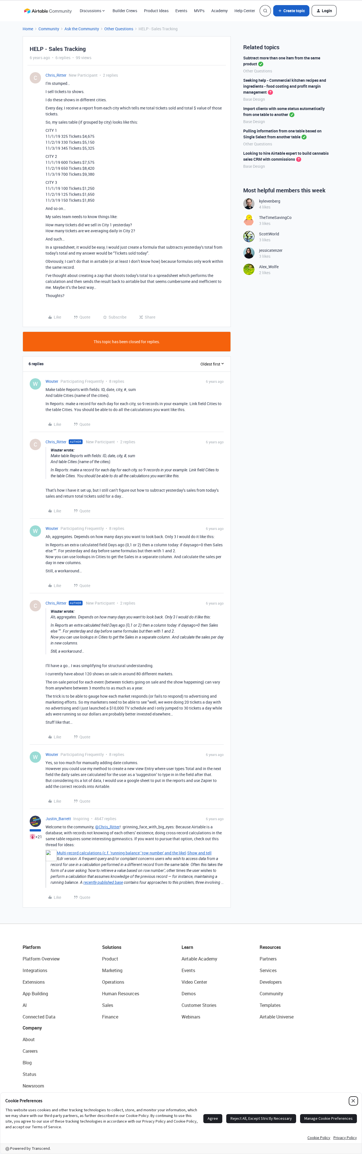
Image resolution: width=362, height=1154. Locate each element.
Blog (27, 1063)
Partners (268, 959)
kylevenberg (269, 201)
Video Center (194, 982)
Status (29, 1074)
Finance (110, 1017)
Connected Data (39, 1017)
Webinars (191, 1017)
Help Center (244, 10)
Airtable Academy (199, 959)
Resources (270, 947)
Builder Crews (125, 10)
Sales (107, 1005)
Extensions (34, 982)
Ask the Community (81, 28)
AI (25, 1005)
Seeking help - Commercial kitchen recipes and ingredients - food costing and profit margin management (284, 86)
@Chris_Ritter (107, 826)
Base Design (254, 99)
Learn (187, 947)
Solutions (111, 947)
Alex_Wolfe (269, 266)
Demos (189, 993)
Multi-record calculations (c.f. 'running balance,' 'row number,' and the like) (121, 853)
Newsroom (33, 1086)
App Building (35, 993)
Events (181, 10)
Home (28, 28)
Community (48, 28)
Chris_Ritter (56, 75)
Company (32, 1028)
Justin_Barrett (58, 818)
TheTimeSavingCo (275, 217)
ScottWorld (269, 234)
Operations (113, 982)
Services (268, 970)
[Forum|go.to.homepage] (48, 10)
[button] (291, 10)
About (29, 1039)
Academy (219, 10)
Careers (30, 1051)
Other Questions (118, 28)
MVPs (199, 10)
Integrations (35, 970)
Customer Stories (199, 1005)
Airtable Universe (277, 1017)
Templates (270, 1005)
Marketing (112, 970)
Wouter (52, 381)
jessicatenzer (271, 250)
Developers (271, 982)
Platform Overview (41, 959)
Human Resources (120, 993)
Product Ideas (156, 10)
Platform (32, 947)
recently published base (103, 882)
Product (110, 959)
